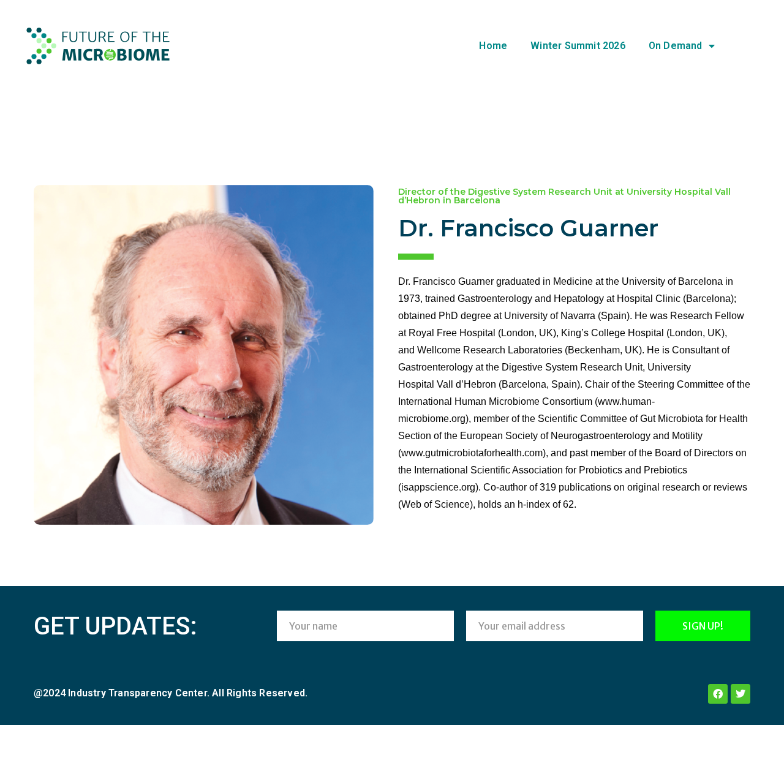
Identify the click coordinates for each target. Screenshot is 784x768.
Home (493, 45)
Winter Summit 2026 (577, 45)
